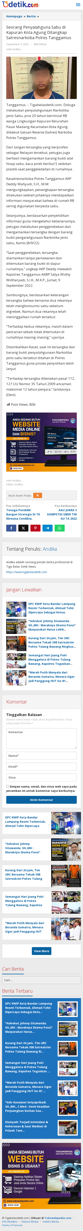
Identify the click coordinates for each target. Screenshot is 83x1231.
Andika (50, 548)
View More (41, 951)
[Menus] (78, 5)
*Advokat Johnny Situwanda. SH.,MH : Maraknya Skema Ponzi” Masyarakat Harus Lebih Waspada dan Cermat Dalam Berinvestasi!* (52, 629)
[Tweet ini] (23, 528)
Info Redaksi (9, 1221)
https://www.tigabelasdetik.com (26, 572)
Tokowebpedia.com (58, 1218)
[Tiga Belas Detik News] (20, 4)
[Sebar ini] (11, 528)
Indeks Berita (51, 1221)
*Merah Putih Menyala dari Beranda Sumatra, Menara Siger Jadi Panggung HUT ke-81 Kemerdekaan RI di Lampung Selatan (51, 680)
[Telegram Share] (48, 528)
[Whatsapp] (60, 528)
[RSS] (37, 495)
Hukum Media (30, 1221)
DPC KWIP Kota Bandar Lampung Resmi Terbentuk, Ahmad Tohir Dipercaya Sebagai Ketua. (51, 608)
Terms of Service (12, 1225)
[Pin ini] (35, 528)
